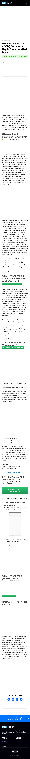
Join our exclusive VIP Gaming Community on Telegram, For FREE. (15, 718)
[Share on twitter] (17, 699)
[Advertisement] (15, 21)
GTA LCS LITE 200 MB (9, 596)
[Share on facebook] (8, 699)
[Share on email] (21, 699)
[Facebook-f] (13, 751)
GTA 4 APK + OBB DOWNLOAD (15, 490)
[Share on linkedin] (13, 699)
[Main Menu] (26, 3)
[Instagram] (16, 751)
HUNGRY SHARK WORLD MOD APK (12, 284)
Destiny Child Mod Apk (13, 473)
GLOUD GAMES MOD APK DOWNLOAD (13, 347)
